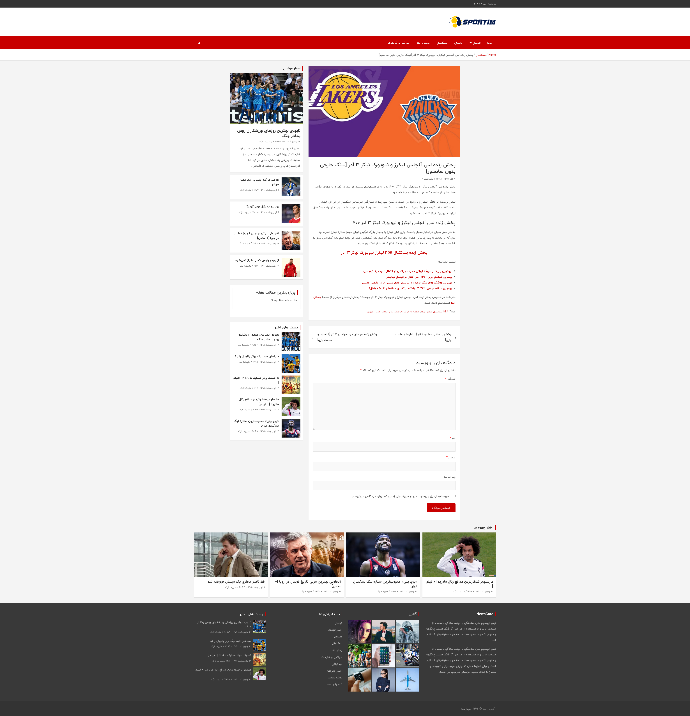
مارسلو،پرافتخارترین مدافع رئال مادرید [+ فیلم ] (259, 402)
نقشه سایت (335, 677)
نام (453, 437)
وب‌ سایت (449, 476)
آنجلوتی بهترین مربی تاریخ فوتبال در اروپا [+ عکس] (256, 236)
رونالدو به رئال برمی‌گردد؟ (262, 206)
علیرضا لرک (265, 141)
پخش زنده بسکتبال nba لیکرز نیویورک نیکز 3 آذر (384, 252)
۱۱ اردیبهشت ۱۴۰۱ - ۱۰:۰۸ (266, 212)
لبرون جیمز (400, 311)
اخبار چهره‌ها (334, 670)
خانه (489, 42)
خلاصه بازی (413, 311)
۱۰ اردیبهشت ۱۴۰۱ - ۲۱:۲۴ (265, 243)
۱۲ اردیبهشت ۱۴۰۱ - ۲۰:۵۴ (286, 141)
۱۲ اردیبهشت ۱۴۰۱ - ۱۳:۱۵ (266, 362)
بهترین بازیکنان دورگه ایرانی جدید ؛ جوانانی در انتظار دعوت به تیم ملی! (407, 271)
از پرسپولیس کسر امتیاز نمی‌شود (257, 260)
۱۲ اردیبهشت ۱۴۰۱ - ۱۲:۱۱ (266, 388)
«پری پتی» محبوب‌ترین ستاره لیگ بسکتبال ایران (256, 423)
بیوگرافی (337, 663)
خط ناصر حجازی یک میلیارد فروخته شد (236, 581)
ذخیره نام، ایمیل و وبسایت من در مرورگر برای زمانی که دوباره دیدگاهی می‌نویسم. (401, 496)
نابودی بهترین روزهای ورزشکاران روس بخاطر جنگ (268, 133)
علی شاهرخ (427, 179)
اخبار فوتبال (335, 629)
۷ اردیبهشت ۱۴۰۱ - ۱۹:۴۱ (266, 266)
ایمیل (451, 457)
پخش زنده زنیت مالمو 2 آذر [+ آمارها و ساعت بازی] (423, 337)
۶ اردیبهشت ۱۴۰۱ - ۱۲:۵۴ (252, 587)
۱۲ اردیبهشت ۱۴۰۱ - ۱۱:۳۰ (266, 409)
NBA (445, 311)
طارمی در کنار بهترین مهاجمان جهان (259, 182)
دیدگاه (450, 378)
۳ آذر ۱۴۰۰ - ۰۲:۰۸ (446, 179)
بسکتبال (442, 42)
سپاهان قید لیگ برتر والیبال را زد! (257, 356)
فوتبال (477, 42)
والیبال (458, 42)
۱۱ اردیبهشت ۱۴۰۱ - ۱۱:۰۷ (266, 190)
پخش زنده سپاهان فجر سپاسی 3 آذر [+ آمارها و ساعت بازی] (347, 337)
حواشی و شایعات (399, 42)
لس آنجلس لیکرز (383, 311)
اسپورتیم (466, 708)
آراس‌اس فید (334, 684)
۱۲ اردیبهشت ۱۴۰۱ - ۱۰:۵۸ (265, 431)
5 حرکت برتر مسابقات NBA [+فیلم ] (256, 380)
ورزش (370, 311)
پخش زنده (423, 42)
